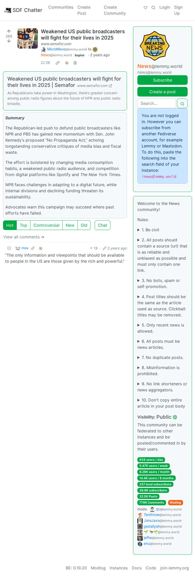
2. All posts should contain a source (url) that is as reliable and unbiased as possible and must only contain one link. (162, 255)
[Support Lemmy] (145, 7)
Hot (9, 225)
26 (48, 62)
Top (23, 225)
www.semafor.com (56, 44)
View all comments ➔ (23, 236)
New (70, 225)
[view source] (75, 62)
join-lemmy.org (174, 567)
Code (151, 567)
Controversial (46, 225)
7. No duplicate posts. (162, 357)
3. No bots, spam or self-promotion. (158, 283)
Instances (119, 567)
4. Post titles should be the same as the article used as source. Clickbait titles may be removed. (161, 305)
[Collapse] (9, 248)
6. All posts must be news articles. (158, 344)
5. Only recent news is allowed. (160, 328)
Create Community (115, 10)
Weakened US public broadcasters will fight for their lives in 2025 (83, 34)
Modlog (175, 502)
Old (84, 225)
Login (164, 7)
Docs (137, 567)
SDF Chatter (27, 10)
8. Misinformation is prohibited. (158, 370)
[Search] (153, 7)
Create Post (83, 10)
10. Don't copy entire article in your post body (161, 403)
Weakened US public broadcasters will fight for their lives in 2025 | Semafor (64, 82)
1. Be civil (150, 229)
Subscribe (162, 80)
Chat (102, 225)
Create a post (162, 91)
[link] (57, 62)
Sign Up (178, 10)
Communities (60, 7)
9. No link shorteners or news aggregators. (162, 386)
